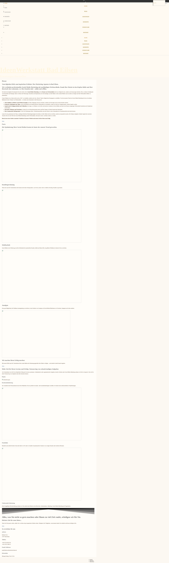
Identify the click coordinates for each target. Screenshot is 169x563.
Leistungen (8, 12)
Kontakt (7, 25)
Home (6, 3)
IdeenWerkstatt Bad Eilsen (39, 70)
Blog (6, 7)
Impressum (91, 560)
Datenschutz (92, 561)
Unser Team (8, 20)
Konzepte (7, 16)
